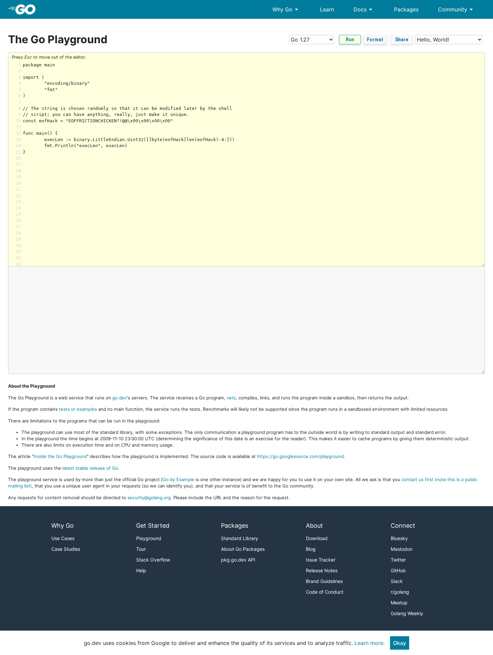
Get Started (152, 525)
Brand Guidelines (324, 581)
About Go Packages (243, 549)
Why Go (286, 9)
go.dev (119, 397)
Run (350, 39)
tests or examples (78, 409)
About (314, 525)
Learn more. (369, 643)
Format (375, 39)
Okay (399, 643)
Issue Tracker (320, 560)
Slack (397, 581)
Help (141, 570)
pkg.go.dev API (238, 560)
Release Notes (321, 570)
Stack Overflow (153, 560)
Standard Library (239, 538)
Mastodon (402, 549)
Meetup (399, 602)
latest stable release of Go (90, 468)
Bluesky (399, 538)
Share (401, 39)
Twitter (398, 560)
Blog (311, 549)
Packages (406, 9)
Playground (148, 538)
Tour (141, 549)
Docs (364, 9)
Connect (403, 525)
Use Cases (62, 538)
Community (456, 9)
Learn (327, 9)
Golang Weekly (407, 613)
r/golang (400, 592)
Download (317, 538)
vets (231, 397)
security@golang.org (149, 497)
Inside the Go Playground (60, 456)
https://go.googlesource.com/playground (300, 456)
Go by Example (178, 479)
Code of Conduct (324, 592)
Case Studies (65, 549)
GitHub (398, 570)
